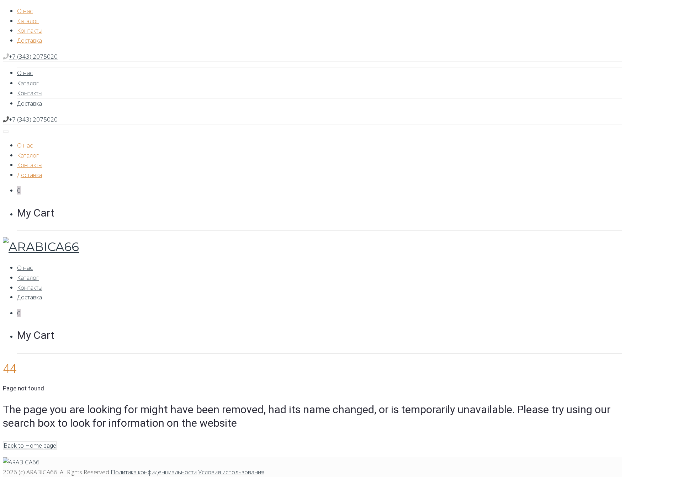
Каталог (28, 21)
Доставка (29, 40)
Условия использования (231, 472)
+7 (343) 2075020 (33, 56)
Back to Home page (30, 445)
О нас (25, 11)
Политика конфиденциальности (154, 472)
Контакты (29, 30)
